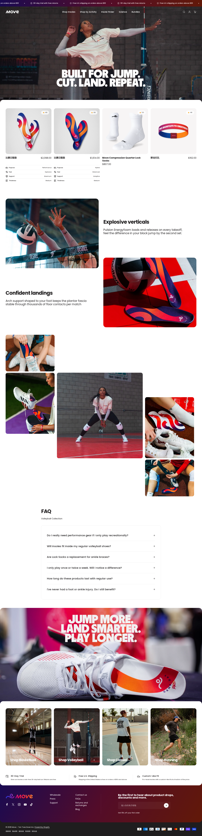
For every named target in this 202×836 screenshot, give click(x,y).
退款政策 (8, 831)
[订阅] (166, 805)
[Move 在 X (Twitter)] (13, 804)
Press (52, 799)
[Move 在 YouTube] (25, 804)
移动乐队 (155, 157)
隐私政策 (14, 831)
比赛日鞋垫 (11, 157)
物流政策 (27, 831)
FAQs (78, 799)
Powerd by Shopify (42, 827)
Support (54, 803)
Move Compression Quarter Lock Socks (121, 159)
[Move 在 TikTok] (31, 804)
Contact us (81, 795)
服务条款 (21, 831)
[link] (125, 736)
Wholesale (55, 795)
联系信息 (34, 831)
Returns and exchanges (81, 804)
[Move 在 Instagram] (19, 804)
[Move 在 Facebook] (7, 804)
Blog (77, 809)
